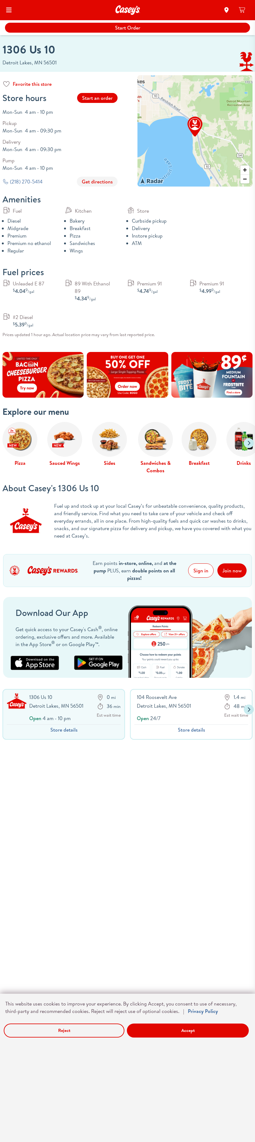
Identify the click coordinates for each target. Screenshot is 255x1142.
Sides (109, 463)
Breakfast (199, 463)
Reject (64, 1030)
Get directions (97, 181)
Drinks (244, 463)
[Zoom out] (244, 178)
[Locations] (226, 10)
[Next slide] (249, 443)
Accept (188, 1030)
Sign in (200, 570)
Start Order (127, 27)
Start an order (97, 98)
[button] (195, 126)
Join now (232, 570)
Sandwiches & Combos (156, 467)
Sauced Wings (64, 463)
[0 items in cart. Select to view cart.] (242, 10)
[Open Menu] (9, 10)
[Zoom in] (244, 169)
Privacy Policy (203, 1011)
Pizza (20, 463)
